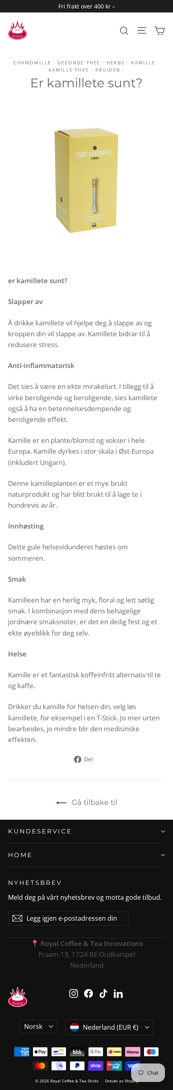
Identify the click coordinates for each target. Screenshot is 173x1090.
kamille (143, 63)
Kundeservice (40, 831)
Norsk (33, 1026)
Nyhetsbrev (35, 882)
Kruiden (107, 70)
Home (20, 855)
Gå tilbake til (93, 802)
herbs (116, 63)
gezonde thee (79, 63)
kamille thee (69, 70)
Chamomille (32, 63)
